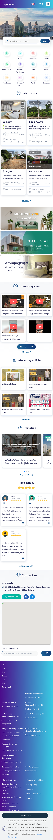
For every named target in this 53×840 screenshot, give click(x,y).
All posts (25, 200)
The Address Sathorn (33, 697)
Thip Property (9, 4)
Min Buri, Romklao (33, 767)
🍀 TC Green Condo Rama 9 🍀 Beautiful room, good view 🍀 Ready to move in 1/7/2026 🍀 (13, 127)
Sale (3, 668)
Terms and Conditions (35, 780)
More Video (25, 347)
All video (25, 352)
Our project (6, 687)
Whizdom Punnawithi (10, 706)
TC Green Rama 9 (31, 717)
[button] (49, 24)
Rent (3, 672)
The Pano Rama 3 (32, 709)
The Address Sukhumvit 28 (12, 750)
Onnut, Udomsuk (9, 702)
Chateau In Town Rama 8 (11, 762)
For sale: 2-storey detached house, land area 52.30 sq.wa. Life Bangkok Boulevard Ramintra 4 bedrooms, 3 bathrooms (39, 177)
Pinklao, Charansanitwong (12, 810)
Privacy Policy (31, 784)
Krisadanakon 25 (31, 771)
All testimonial (25, 566)
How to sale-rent (33, 793)
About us (30, 789)
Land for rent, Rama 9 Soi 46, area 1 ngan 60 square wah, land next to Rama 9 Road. (12, 177)
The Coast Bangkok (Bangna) (13, 732)
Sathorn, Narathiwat (34, 693)
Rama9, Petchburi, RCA (34, 714)
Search (45, 41)
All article (26, 419)
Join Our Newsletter (10, 648)
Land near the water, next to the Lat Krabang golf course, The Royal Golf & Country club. (39, 127)
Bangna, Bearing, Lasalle (12, 728)
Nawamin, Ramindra (10, 767)
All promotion (26, 475)
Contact (29, 798)
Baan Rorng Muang (32, 735)
